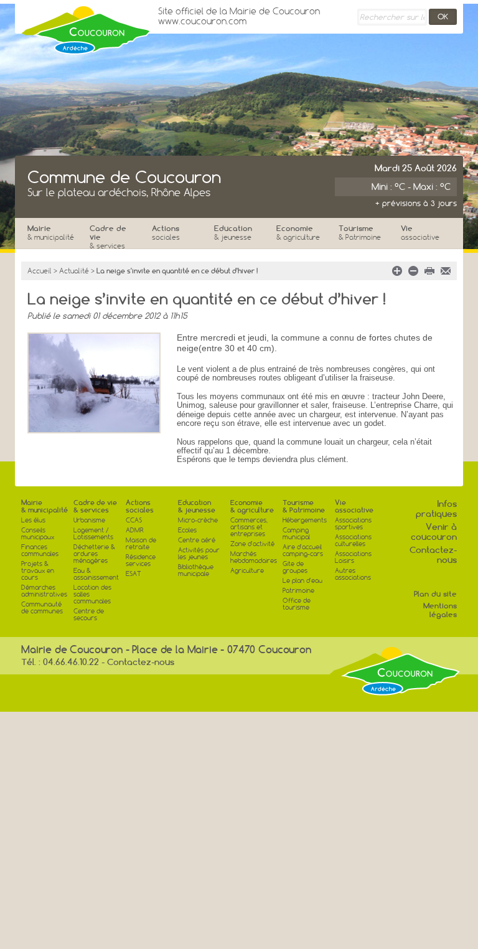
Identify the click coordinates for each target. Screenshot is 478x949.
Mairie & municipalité (44, 506)
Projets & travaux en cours (37, 571)
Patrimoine (298, 591)
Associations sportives (353, 523)
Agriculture (247, 571)
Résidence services (141, 560)
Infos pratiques (436, 508)
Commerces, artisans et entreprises (249, 527)
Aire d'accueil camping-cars (303, 550)
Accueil (39, 271)
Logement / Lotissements (93, 533)
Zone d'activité (252, 544)
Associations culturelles (353, 540)
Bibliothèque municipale (195, 570)
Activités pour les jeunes (199, 553)
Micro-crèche (198, 520)
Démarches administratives (44, 590)
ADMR (135, 530)
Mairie (50, 233)
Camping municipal (296, 533)
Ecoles (187, 530)
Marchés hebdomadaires (253, 557)
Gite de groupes (295, 567)
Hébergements (305, 520)
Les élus (33, 520)
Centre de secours (88, 614)
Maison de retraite (141, 543)
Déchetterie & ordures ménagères (94, 554)
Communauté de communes (42, 607)
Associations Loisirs (353, 557)
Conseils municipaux (37, 533)
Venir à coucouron (434, 531)
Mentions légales (440, 610)
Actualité (74, 271)
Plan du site (435, 593)
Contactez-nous (433, 554)
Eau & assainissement (96, 574)
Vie (420, 233)
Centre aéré (196, 540)
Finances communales (40, 550)
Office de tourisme (297, 604)
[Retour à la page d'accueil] (86, 27)
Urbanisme (89, 520)
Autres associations (353, 574)
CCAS (134, 520)
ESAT (133, 574)
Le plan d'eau (302, 581)
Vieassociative (354, 506)
